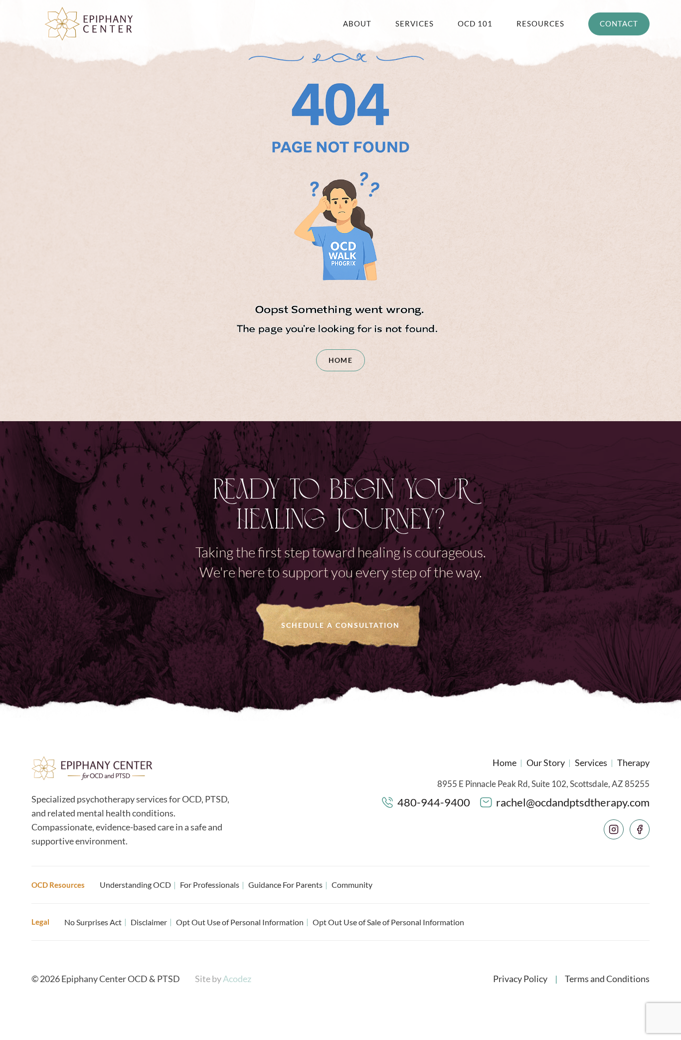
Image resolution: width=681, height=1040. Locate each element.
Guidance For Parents (285, 884)
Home (341, 360)
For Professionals (209, 884)
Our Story (545, 762)
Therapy (633, 762)
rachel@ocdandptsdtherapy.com (573, 802)
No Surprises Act (93, 922)
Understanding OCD (135, 884)
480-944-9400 (433, 802)
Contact (619, 23)
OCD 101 (475, 23)
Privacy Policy (520, 978)
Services (414, 23)
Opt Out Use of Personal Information (240, 922)
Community (352, 884)
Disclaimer (149, 922)
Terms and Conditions (607, 978)
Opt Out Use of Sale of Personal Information (388, 922)
